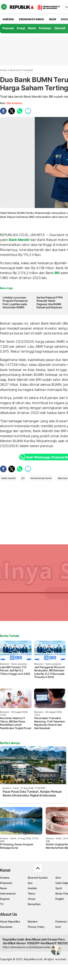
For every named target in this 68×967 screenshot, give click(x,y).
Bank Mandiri (19, 240)
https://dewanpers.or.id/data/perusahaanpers (30, 947)
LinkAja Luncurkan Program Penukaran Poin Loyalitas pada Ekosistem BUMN (15, 302)
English (59, 898)
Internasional (7, 893)
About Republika (10, 921)
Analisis (32, 888)
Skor (58, 877)
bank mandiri (8, 478)
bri (23, 478)
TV (2, 904)
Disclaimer (6, 926)
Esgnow (5, 898)
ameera (8, 19)
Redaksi (33, 921)
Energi (21, 28)
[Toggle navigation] (4, 7)
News (3, 888)
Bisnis (32, 28)
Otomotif (59, 28)
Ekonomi (15, 70)
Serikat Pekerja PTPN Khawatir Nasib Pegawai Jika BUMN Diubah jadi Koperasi (49, 302)
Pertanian (45, 28)
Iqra (30, 882)
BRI (57, 273)
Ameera (4, 877)
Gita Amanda (14, 103)
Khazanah (6, 882)
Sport (58, 888)
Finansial (8, 28)
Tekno (31, 893)
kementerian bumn (41, 478)
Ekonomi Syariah (31, 19)
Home (3, 70)
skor (52, 19)
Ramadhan (34, 904)
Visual (31, 898)
